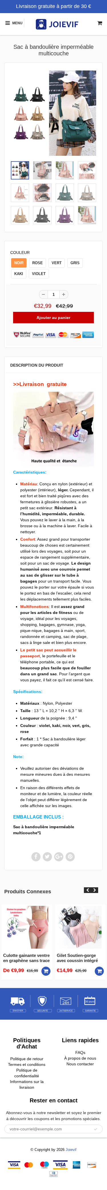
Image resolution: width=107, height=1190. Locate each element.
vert (57, 263)
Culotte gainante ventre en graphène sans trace (26, 958)
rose (37, 263)
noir (18, 263)
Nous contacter (80, 1064)
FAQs (80, 1052)
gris (75, 263)
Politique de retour (26, 1058)
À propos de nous (80, 1058)
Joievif (71, 1149)
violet (39, 274)
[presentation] (87, 890)
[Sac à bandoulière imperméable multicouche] (53, 113)
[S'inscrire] (96, 1129)
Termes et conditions (26, 1064)
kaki (18, 274)
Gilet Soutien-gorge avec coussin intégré (77, 958)
